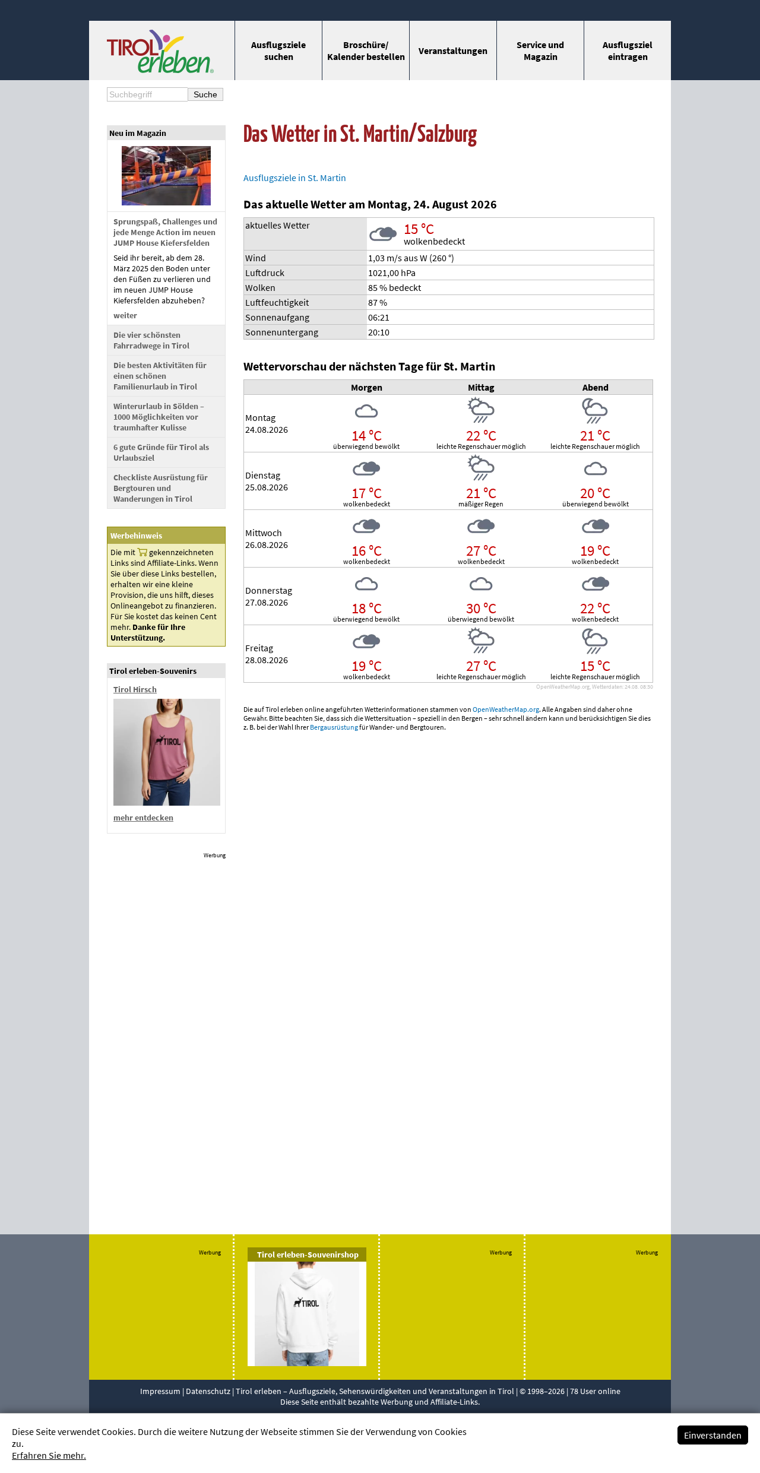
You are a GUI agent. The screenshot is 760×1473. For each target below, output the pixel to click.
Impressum (160, 1391)
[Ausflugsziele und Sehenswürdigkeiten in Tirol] (160, 69)
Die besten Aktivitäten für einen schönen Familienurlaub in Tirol (160, 376)
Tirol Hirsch (135, 689)
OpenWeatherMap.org (506, 709)
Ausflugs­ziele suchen (278, 50)
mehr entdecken (143, 817)
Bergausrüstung (334, 727)
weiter (125, 315)
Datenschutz (208, 1391)
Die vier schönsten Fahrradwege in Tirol (151, 340)
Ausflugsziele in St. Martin (294, 177)
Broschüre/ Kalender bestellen (366, 50)
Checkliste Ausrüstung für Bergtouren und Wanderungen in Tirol (160, 488)
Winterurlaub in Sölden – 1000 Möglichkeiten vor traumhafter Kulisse (158, 417)
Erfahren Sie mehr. (49, 1455)
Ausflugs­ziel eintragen (628, 50)
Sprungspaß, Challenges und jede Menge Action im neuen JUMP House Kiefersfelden (165, 232)
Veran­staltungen (453, 50)
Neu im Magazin (137, 133)
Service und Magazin (540, 50)
